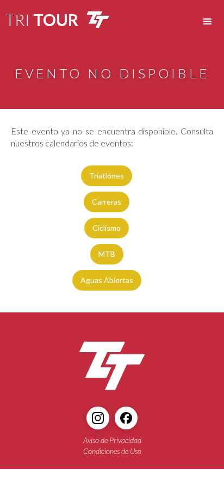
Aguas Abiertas (106, 280)
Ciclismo (106, 227)
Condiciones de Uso (112, 451)
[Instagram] (97, 418)
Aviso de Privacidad (112, 440)
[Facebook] (126, 418)
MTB (106, 254)
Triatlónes (106, 175)
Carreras (106, 201)
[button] (207, 21)
